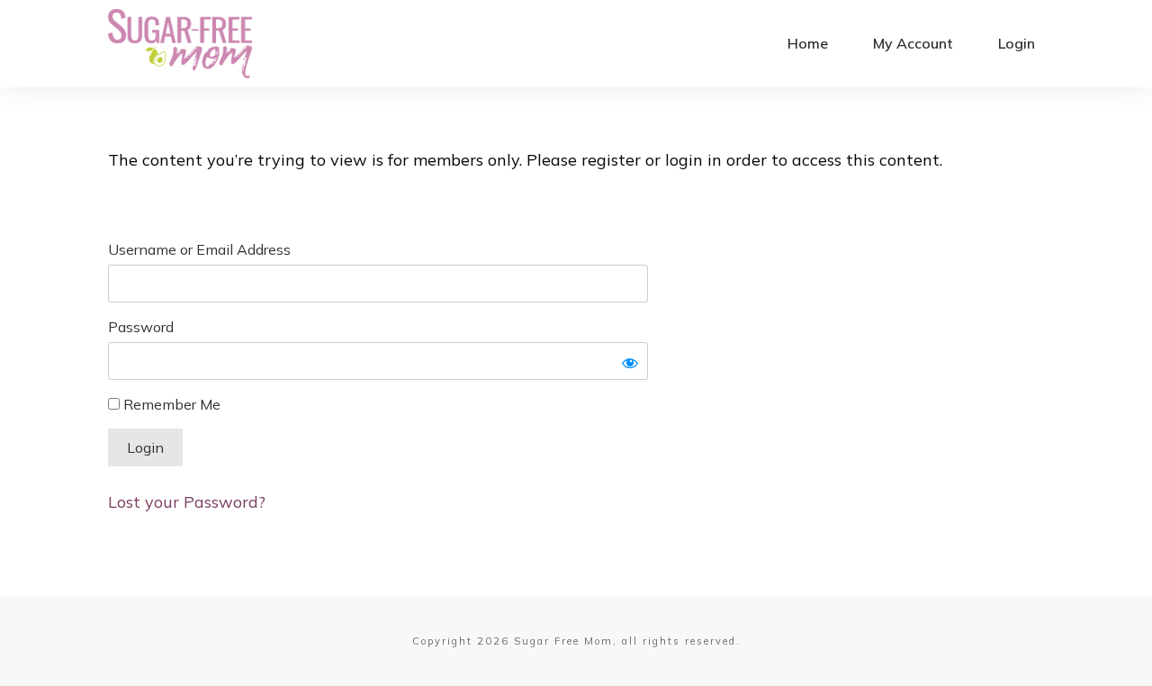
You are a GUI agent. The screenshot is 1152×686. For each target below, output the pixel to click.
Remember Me (170, 404)
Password (141, 327)
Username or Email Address (199, 249)
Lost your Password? (187, 502)
